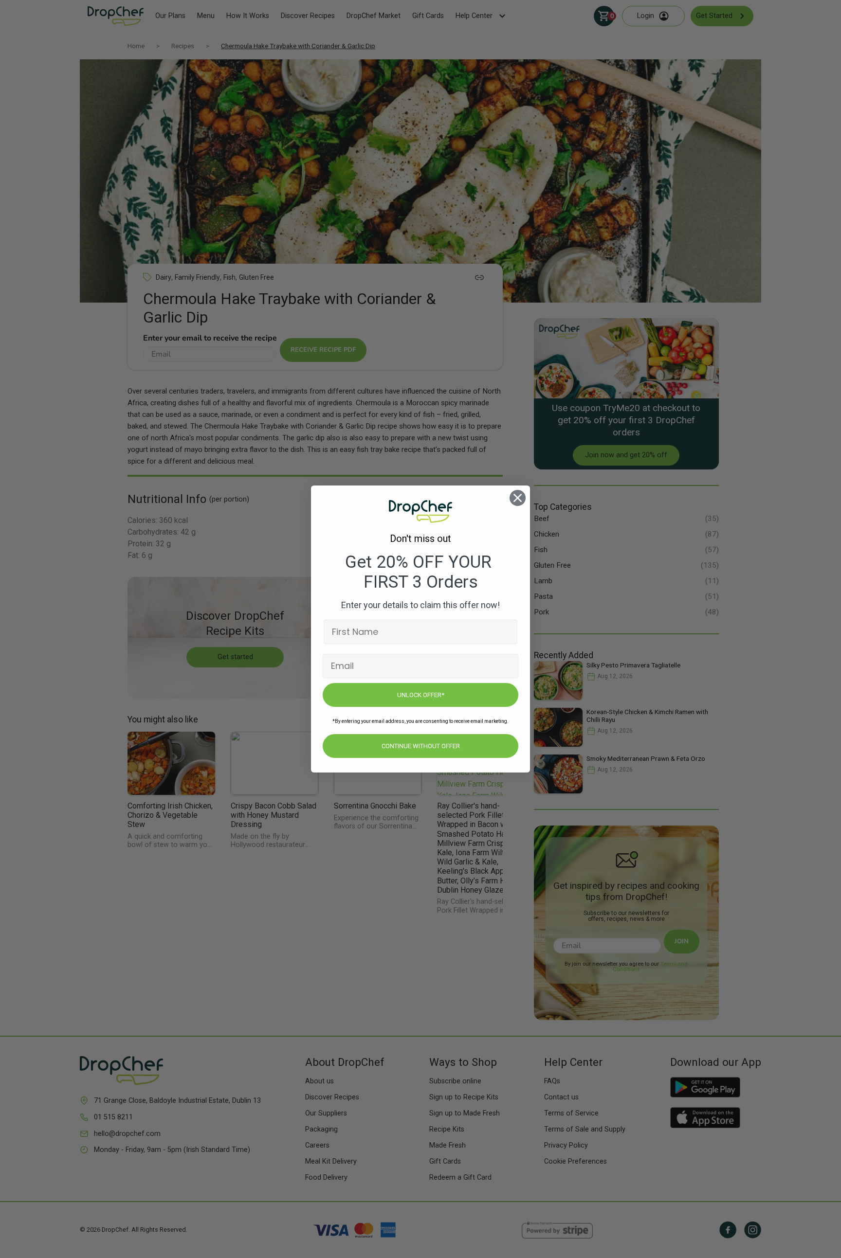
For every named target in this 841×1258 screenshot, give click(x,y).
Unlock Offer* (420, 695)
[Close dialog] (517, 497)
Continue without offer (421, 746)
